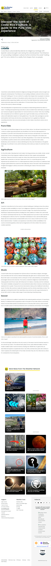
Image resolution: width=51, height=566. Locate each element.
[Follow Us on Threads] (46, 502)
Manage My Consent (6, 511)
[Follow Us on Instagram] (38, 502)
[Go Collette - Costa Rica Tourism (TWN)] (25, 48)
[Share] (2, 39)
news (5, 11)
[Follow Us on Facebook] (35, 502)
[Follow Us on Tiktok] (43, 502)
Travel (14, 11)
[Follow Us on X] (49, 502)
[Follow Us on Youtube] (41, 502)
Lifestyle (9, 11)
